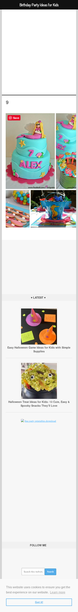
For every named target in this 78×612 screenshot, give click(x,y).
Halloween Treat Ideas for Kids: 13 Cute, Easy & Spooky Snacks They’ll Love (39, 403)
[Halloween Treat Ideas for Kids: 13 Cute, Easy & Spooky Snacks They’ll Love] (39, 399)
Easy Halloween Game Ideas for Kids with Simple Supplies (38, 349)
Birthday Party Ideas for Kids (39, 52)
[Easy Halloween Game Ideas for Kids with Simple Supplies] (39, 344)
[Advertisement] (39, 263)
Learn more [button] (57, 592)
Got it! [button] (39, 602)
